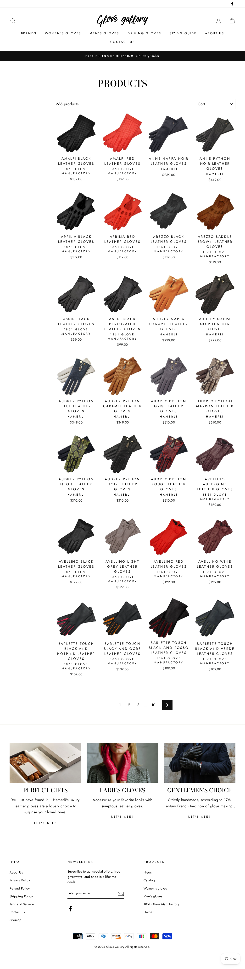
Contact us (122, 42)
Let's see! (45, 823)
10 (153, 705)
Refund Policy (20, 888)
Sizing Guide (183, 33)
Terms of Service (22, 904)
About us (214, 33)
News (148, 872)
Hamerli (150, 912)
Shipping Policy (21, 896)
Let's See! (122, 817)
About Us (16, 872)
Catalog (149, 880)
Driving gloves (144, 33)
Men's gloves (104, 33)
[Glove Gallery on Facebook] (70, 908)
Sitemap (16, 919)
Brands (29, 33)
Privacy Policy (20, 880)
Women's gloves (63, 33)
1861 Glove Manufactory (161, 904)
